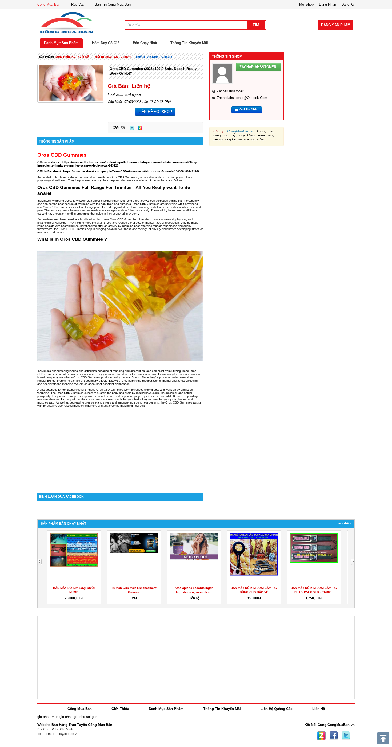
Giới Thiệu (120, 709)
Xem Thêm (344, 523)
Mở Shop (306, 4)
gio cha (43, 717)
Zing (140, 128)
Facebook (333, 735)
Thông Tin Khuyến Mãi (189, 43)
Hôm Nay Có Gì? (105, 43)
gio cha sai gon (85, 717)
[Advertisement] (120, 447)
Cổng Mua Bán (48, 4)
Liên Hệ (318, 709)
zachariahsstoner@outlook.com (242, 98)
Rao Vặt (77, 4)
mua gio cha (61, 717)
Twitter (132, 128)
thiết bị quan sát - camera (112, 56)
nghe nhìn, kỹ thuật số (72, 56)
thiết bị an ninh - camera (153, 56)
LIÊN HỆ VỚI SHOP (155, 111)
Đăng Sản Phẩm (335, 25)
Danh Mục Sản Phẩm (61, 43)
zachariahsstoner (230, 91)
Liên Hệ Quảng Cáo (277, 709)
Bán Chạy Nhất (145, 43)
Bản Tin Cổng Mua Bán (113, 4)
